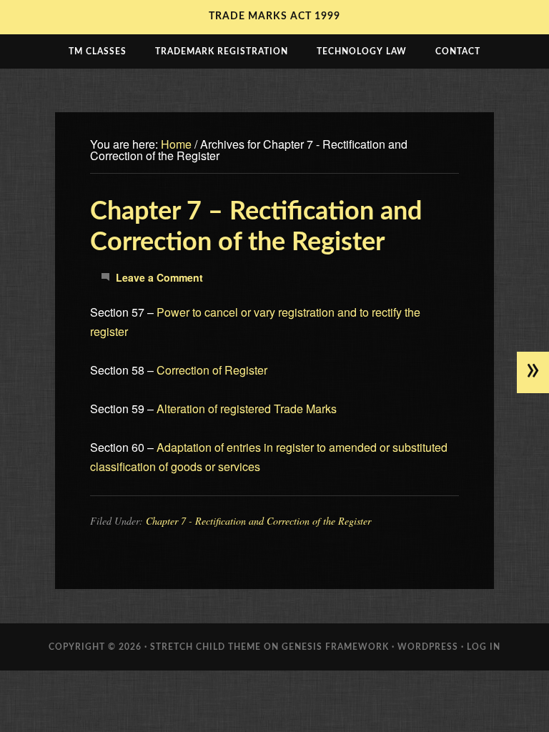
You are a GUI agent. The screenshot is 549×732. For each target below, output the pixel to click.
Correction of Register (212, 370)
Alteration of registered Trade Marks (247, 408)
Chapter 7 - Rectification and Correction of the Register (258, 521)
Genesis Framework (335, 647)
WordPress (427, 647)
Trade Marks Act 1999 (274, 16)
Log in (483, 647)
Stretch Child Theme (205, 647)
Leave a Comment (159, 277)
